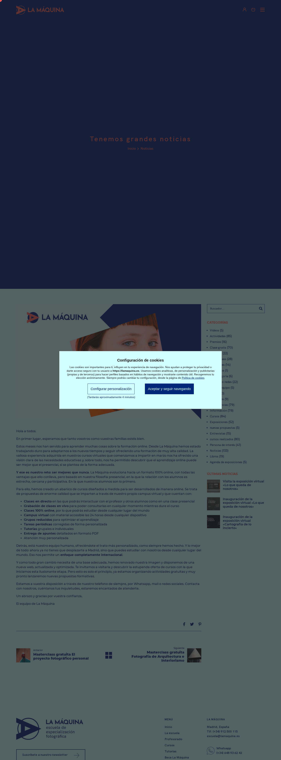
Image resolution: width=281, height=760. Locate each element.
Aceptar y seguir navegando (169, 389)
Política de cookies (193, 377)
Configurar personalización (111, 389)
